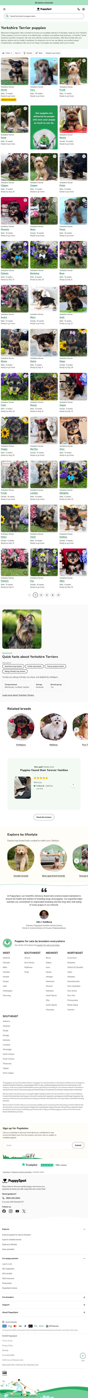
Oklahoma (28, 967)
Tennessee (7, 1063)
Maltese (54, 744)
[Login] (83, 9)
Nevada (6, 976)
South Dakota (51, 1005)
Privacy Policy (7, 1345)
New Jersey (72, 991)
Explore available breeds (11, 1240)
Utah (5, 986)
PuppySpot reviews (9, 1288)
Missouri (49, 986)
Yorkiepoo (21, 744)
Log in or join (7, 1264)
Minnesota (50, 981)
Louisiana (6, 1045)
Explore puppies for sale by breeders (16, 1235)
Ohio (48, 1000)
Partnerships (7, 1283)
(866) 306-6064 (13, 1198)
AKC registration (8, 1269)
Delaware (71, 962)
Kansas (49, 972)
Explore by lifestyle (9, 1244)
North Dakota (51, 995)
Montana (6, 972)
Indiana (48, 962)
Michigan (49, 976)
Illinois (48, 958)
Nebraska (50, 991)
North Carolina (8, 1054)
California (6, 958)
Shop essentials (8, 1249)
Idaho (5, 967)
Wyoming (7, 995)
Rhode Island (72, 1005)
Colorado (6, 962)
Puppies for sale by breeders (22, 1172)
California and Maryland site (12, 1360)
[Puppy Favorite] (25, 60)
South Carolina (8, 1059)
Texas (26, 972)
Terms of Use (7, 1341)
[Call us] (78, 9)
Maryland (71, 976)
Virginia (5, 1068)
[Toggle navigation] (4, 9)
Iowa (48, 967)
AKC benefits (7, 1274)
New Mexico (29, 962)
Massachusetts (73, 981)
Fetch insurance (8, 1278)
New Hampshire (73, 986)
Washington (7, 991)
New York (71, 995)
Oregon (6, 981)
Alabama (6, 1021)
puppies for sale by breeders (48, 945)
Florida (5, 1030)
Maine (69, 972)
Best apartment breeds (53, 875)
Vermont (70, 1009)
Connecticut (72, 958)
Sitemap (5, 1350)
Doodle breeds (21, 875)
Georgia (6, 1035)
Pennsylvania (72, 1000)
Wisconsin (50, 1009)
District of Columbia (75, 967)
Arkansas (6, 1026)
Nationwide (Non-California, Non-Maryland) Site (20, 1365)
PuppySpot (6, 1172)
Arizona (27, 958)
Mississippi (7, 1049)
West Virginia (8, 1073)
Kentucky (6, 1040)
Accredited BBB (8, 1355)
